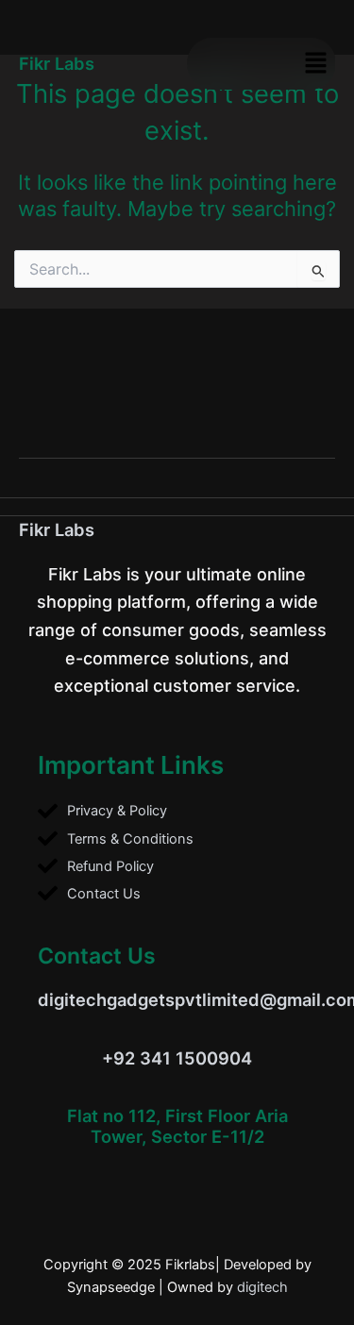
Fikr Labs (56, 529)
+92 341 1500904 (177, 1058)
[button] (316, 63)
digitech (262, 1287)
